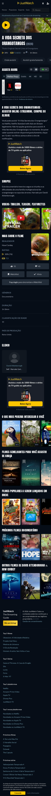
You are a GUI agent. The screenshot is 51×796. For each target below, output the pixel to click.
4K (30, 76)
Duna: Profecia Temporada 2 (14, 768)
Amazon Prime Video (11, 692)
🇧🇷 (43, 69)
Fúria (5, 673)
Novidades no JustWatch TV (14, 727)
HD (35, 76)
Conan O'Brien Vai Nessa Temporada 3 (18, 774)
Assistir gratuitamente (33, 60)
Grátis (23, 76)
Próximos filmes (9, 735)
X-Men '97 (7, 676)
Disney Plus (7, 698)
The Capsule (8, 752)
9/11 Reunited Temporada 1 (13, 778)
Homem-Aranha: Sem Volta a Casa (16, 651)
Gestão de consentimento (32, 621)
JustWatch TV (8, 702)
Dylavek (6, 749)
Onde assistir (10, 60)
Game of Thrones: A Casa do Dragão (17, 663)
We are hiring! (10, 623)
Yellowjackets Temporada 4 (13, 764)
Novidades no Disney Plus (13, 724)
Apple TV (6, 695)
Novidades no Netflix (11, 714)
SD (40, 76)
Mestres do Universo (11, 644)
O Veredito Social (9, 742)
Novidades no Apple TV (12, 720)
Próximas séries (9, 760)
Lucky (5, 670)
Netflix (5, 688)
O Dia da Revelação (10, 648)
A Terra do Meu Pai (10, 739)
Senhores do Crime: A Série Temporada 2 (18, 771)
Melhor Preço (12, 76)
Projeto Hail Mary (10, 641)
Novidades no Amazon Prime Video (16, 717)
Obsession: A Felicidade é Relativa (16, 638)
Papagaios (7, 746)
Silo (4, 666)
